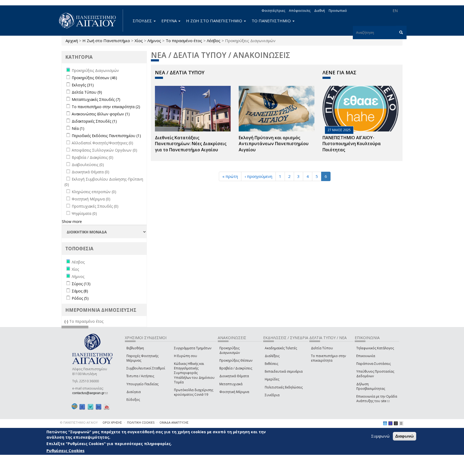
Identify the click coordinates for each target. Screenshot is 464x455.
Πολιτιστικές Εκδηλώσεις (284, 387)
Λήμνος (154, 40)
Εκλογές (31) (83, 84)
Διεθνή (319, 10)
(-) (66, 321)
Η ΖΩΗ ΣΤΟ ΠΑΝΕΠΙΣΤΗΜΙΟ (214, 20)
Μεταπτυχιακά (230, 384)
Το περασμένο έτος (184, 40)
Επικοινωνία (365, 356)
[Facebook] (82, 406)
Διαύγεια (133, 392)
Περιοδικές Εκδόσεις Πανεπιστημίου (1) (106, 135)
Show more (72, 221)
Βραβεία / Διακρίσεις (235, 368)
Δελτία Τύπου (322, 348)
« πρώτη (230, 176)
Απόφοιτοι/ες (299, 10)
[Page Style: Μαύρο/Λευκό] (401, 423)
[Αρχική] (90, 20)
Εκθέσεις (271, 363)
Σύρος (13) (81, 283)
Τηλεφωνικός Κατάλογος (375, 348)
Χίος (139, 40)
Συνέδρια (272, 395)
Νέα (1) (78, 128)
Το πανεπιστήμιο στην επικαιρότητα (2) (106, 106)
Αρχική (72, 40)
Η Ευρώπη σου (185, 356)
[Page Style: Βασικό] (385, 423)
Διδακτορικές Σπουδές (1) (94, 121)
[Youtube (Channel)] (107, 406)
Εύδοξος (133, 399)
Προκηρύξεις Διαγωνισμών (229, 350)
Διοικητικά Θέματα (234, 376)
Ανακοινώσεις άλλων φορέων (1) (101, 113)
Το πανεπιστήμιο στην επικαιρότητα (328, 358)
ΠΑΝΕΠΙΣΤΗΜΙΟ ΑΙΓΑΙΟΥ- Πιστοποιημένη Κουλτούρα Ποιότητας (351, 144)
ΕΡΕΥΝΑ (169, 20)
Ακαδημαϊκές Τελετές (281, 348)
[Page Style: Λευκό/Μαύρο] (396, 423)
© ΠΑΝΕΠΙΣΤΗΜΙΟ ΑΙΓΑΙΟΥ (79, 422)
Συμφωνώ (380, 436)
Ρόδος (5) (80, 298)
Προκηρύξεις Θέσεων (235, 360)
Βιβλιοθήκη (135, 348)
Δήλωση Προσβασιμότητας (370, 386)
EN (395, 10)
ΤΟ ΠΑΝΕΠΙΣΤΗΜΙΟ (272, 20)
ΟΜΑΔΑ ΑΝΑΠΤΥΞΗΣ (174, 422)
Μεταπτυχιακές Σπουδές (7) (96, 99)
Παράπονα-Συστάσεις (373, 363)
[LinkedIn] (99, 406)
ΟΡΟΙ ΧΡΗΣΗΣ (112, 422)
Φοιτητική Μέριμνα (234, 392)
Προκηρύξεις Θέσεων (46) (94, 77)
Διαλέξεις (272, 356)
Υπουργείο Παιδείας (142, 384)
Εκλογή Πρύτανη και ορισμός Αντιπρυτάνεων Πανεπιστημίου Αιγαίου (274, 144)
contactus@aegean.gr (90, 393)
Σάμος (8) (80, 290)
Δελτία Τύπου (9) (87, 92)
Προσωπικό (338, 10)
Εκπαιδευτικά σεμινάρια (284, 371)
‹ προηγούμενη (258, 176)
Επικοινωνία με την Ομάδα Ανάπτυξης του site (376, 398)
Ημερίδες (272, 379)
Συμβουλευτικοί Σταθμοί (145, 368)
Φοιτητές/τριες (273, 10)
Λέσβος (213, 40)
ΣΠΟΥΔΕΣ (143, 20)
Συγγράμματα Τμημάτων (192, 348)
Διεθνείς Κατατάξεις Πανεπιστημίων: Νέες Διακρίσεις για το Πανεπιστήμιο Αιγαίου (190, 144)
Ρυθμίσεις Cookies (65, 450)
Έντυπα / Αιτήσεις (140, 376)
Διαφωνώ (404, 436)
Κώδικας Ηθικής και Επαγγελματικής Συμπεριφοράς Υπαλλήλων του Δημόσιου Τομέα (194, 372)
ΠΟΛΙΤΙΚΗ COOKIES (140, 422)
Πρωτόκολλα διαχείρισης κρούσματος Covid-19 (193, 392)
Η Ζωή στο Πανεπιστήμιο (106, 40)
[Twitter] (90, 406)
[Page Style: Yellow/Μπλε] (390, 423)
